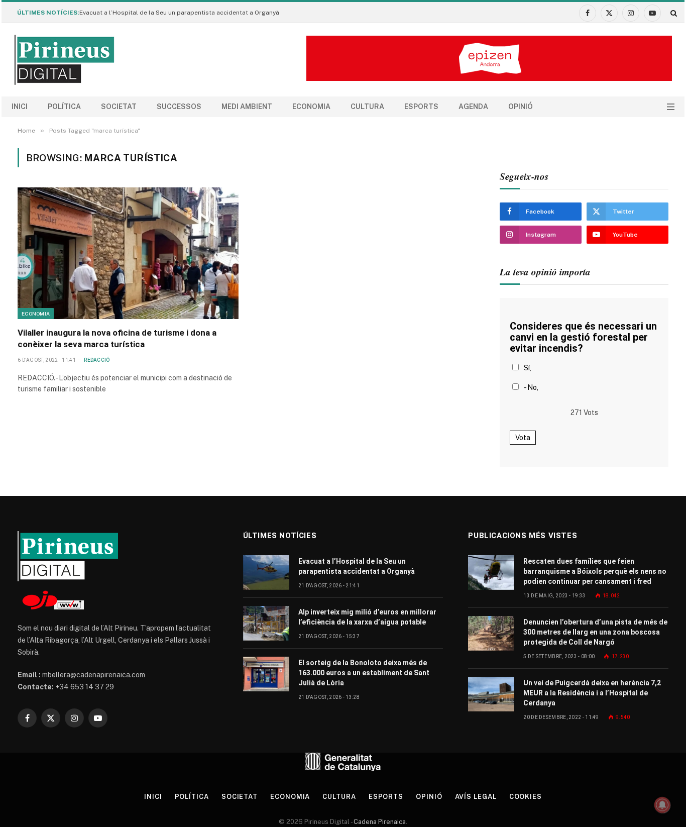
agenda (473, 106)
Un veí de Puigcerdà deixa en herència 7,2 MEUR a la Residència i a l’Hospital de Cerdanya (592, 693)
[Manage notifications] (662, 805)
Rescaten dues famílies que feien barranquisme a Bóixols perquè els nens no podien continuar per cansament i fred (594, 571)
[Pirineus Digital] (64, 60)
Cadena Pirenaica (379, 821)
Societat (119, 106)
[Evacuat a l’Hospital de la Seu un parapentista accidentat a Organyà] (266, 572)
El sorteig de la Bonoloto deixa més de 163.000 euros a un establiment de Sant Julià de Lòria (363, 673)
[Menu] (670, 107)
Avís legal (476, 796)
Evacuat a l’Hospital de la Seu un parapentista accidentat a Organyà (179, 12)
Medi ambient (246, 106)
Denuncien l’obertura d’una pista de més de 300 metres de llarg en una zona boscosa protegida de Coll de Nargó (595, 632)
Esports (421, 106)
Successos (179, 106)
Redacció (96, 360)
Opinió (520, 106)
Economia (311, 106)
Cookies (525, 796)
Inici (20, 106)
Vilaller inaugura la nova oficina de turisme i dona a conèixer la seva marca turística (117, 338)
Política (64, 106)
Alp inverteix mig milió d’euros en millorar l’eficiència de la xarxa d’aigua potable (367, 617)
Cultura (367, 106)
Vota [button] (522, 438)
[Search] (672, 13)
